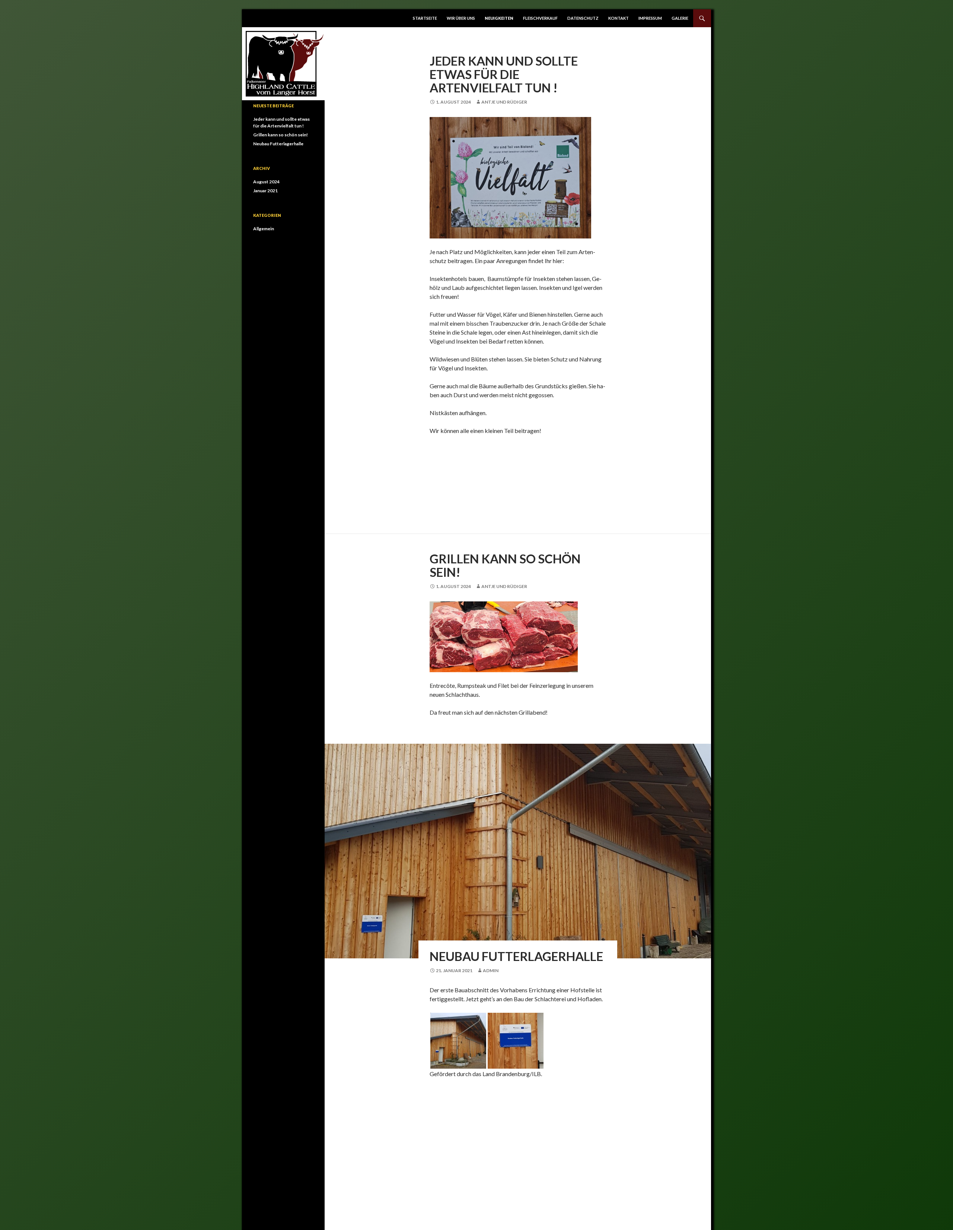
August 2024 (266, 181)
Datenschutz (583, 18)
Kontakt (618, 18)
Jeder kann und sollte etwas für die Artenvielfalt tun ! (504, 74)
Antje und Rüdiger (504, 102)
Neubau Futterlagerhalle (516, 956)
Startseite (425, 18)
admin (490, 970)
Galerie (680, 18)
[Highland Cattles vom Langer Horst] (285, 62)
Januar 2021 (265, 190)
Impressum (650, 18)
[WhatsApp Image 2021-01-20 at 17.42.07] (515, 1039)
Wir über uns (461, 18)
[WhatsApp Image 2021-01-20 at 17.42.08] (458, 1039)
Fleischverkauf (540, 18)
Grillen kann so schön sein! (505, 565)
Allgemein (263, 228)
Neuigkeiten (499, 18)
